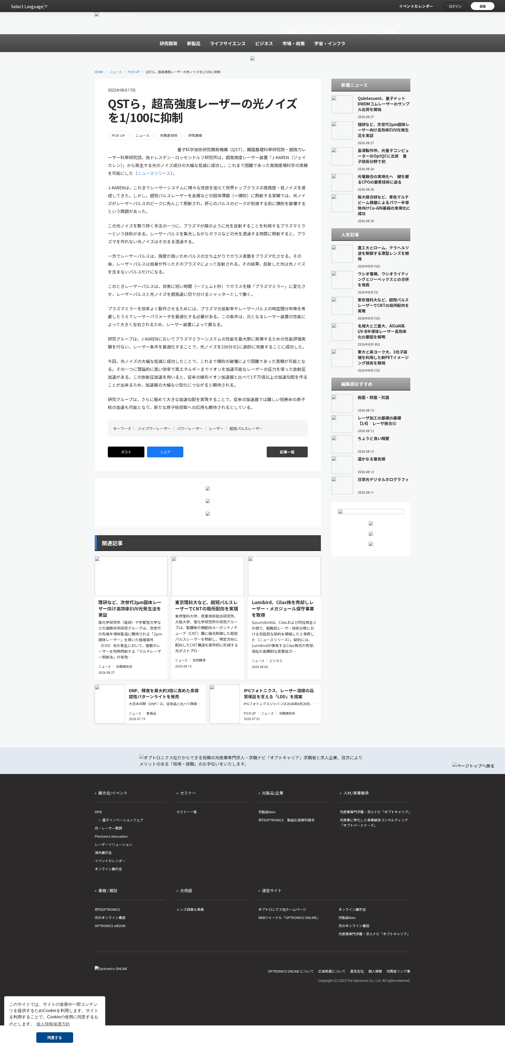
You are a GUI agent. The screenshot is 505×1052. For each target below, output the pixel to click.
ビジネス (276, 660)
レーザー (216, 428)
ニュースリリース (153, 173)
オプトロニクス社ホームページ (282, 909)
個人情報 (375, 971)
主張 (305, 32)
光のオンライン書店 (110, 917)
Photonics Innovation (111, 836)
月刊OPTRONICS (107, 909)
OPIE (98, 811)
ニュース (115, 71)
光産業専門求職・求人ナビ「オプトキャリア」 (375, 811)
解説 (320, 32)
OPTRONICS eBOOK (110, 925)
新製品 (151, 713)
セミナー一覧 (186, 811)
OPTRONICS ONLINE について (291, 971)
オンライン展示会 (108, 868)
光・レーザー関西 (108, 828)
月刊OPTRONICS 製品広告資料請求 (286, 819)
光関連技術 (169, 135)
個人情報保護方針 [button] (53, 1024)
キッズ (352, 32)
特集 (335, 32)
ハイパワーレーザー (154, 428)
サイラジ (373, 32)
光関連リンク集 (398, 971)
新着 (290, 32)
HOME (99, 71)
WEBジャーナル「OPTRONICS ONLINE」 (289, 917)
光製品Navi (266, 811)
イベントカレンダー (416, 6)
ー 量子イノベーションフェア (119, 819)
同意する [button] (54, 1037)
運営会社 (357, 971)
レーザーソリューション (113, 844)
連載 (391, 32)
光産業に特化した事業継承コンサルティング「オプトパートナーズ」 (374, 822)
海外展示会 (103, 852)
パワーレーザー (190, 428)
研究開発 (195, 135)
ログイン (455, 6)
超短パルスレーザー (246, 428)
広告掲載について (332, 971)
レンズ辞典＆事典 (190, 909)
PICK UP (134, 71)
